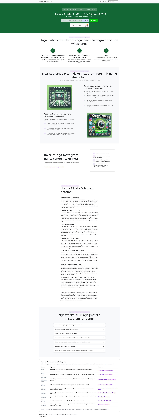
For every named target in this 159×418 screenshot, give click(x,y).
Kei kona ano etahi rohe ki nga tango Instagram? (66, 346)
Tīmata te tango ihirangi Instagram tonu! (53, 167)
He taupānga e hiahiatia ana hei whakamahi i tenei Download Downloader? (72, 337)
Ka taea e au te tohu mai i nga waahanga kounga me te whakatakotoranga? (72, 342)
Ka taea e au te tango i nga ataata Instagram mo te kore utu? (69, 325)
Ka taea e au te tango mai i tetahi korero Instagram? (67, 329)
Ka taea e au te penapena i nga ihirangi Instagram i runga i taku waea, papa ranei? (74, 350)
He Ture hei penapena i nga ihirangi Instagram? (66, 333)
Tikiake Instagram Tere (45, 2)
